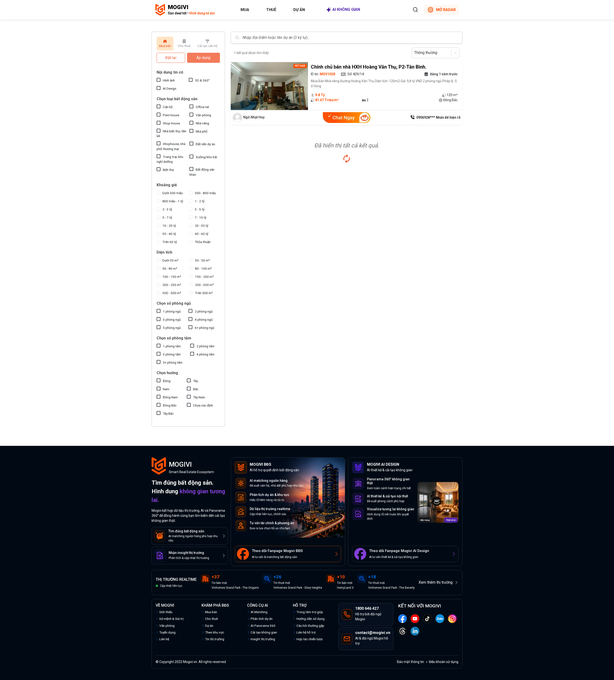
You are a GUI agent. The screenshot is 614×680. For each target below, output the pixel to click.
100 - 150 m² (171, 277)
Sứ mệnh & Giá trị (171, 619)
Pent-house (171, 115)
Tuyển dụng (167, 632)
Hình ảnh (169, 80)
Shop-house (171, 123)
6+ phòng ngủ (204, 328)
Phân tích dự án (261, 619)
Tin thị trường (214, 639)
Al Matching (259, 612)
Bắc (195, 389)
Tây (195, 381)
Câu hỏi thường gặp (310, 626)
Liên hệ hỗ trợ (306, 632)
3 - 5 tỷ (199, 209)
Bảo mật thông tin (410, 662)
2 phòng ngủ (204, 311)
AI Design (169, 88)
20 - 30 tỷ (201, 225)
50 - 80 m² (169, 268)
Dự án (299, 9)
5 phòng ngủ (172, 328)
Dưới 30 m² (170, 260)
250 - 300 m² (204, 285)
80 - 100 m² (203, 268)
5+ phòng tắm (173, 362)
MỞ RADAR (446, 9)
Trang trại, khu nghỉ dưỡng (170, 159)
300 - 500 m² (171, 293)
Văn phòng (203, 115)
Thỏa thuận (203, 242)
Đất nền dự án (205, 144)
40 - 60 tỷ (201, 234)
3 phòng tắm (172, 354)
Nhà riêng (202, 123)
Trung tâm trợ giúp (309, 612)
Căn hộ (168, 107)
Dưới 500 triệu (172, 193)
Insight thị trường (263, 639)
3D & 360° (202, 80)
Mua (245, 9)
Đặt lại (170, 57)
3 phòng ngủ (172, 319)
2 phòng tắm (205, 346)
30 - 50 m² (202, 260)
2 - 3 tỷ (167, 209)
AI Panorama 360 (263, 626)
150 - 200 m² (204, 277)
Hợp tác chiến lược (309, 639)
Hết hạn (300, 65)
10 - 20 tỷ (169, 225)
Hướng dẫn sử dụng (310, 619)
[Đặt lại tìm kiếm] (346, 158)
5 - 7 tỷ (167, 217)
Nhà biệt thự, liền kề (171, 133)
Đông (167, 381)
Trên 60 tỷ (169, 242)
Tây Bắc (168, 413)
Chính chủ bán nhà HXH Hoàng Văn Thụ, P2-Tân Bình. (368, 67)
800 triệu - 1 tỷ (172, 201)
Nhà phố (201, 131)
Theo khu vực (214, 632)
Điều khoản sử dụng (443, 662)
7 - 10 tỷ (200, 217)
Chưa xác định (203, 405)
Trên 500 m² (204, 293)
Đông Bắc (170, 405)
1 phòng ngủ (172, 311)
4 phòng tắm (205, 354)
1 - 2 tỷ (199, 201)
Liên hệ (164, 639)
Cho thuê (211, 619)
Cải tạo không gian (264, 632)
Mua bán (211, 612)
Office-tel (202, 107)
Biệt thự (168, 170)
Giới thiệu (165, 612)
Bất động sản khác (201, 172)
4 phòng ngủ (204, 319)
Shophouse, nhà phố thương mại (171, 146)
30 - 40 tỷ (169, 234)
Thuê (271, 9)
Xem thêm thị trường (436, 582)
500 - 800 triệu (205, 193)
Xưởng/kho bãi (206, 157)
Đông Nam (170, 397)
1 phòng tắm (172, 346)
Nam (166, 389)
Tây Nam (199, 397)
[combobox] (414, 53)
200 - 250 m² (171, 285)
